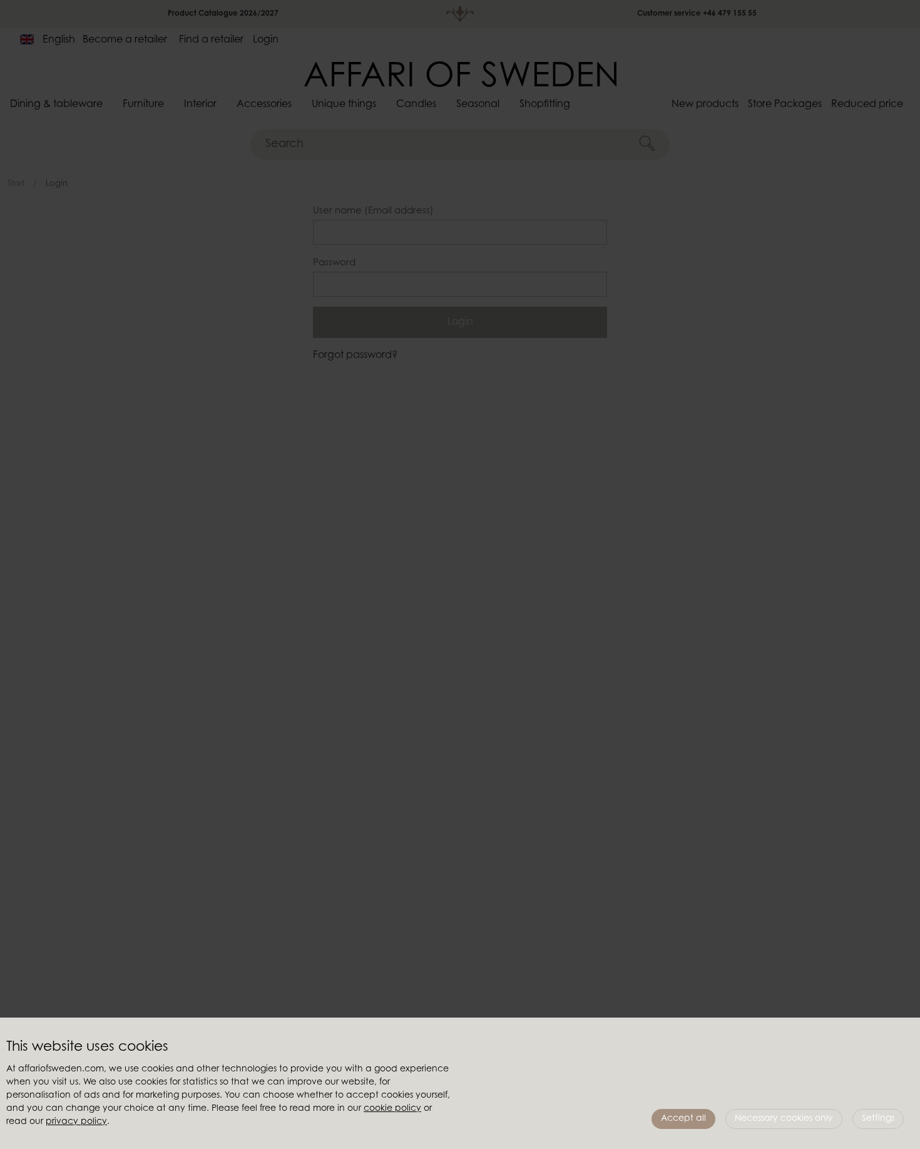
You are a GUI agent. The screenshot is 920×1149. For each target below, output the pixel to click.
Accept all (683, 1119)
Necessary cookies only (784, 1119)
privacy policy (76, 1122)
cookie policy (392, 1109)
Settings (878, 1119)
